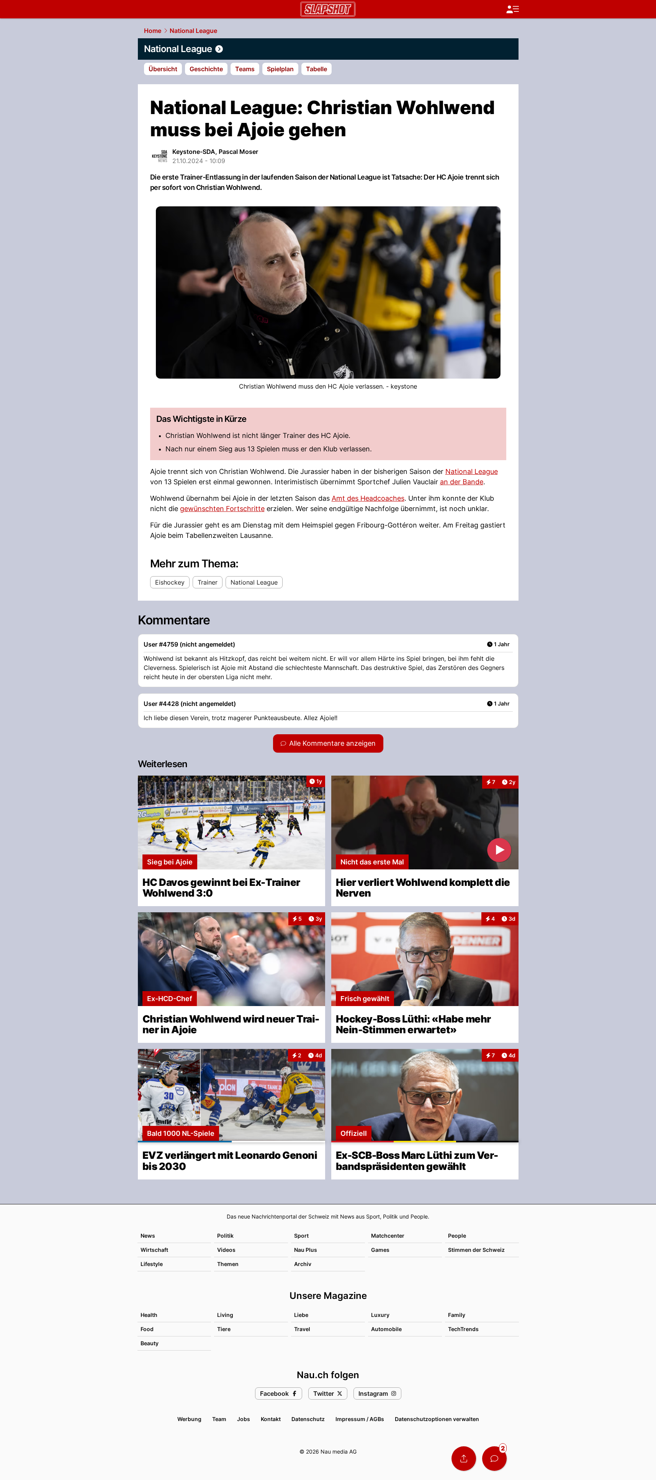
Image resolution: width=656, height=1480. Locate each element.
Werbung (189, 1419)
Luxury (380, 1315)
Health (149, 1315)
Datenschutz (308, 1419)
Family (456, 1315)
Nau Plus (305, 1249)
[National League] (328, 49)
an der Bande (461, 482)
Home (152, 30)
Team (219, 1419)
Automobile (386, 1329)
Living (225, 1315)
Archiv (302, 1264)
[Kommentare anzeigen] (494, 1458)
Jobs (243, 1419)
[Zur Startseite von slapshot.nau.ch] (327, 9)
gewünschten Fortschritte (222, 509)
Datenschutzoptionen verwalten (437, 1419)
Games (380, 1249)
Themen (228, 1264)
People (457, 1235)
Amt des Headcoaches (368, 498)
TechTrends (463, 1329)
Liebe (301, 1315)
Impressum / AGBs (359, 1419)
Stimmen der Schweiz (476, 1249)
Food (147, 1329)
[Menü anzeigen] (512, 9)
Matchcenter (387, 1235)
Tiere (224, 1329)
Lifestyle (152, 1264)
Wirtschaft (154, 1249)
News (148, 1235)
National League (193, 30)
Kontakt (271, 1419)
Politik (225, 1235)
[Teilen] (464, 1458)
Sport (301, 1235)
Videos (226, 1249)
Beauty (150, 1343)
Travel (302, 1329)
